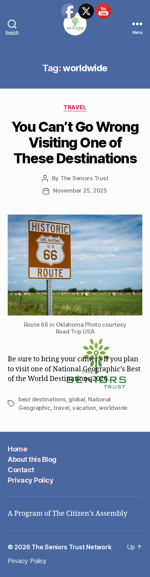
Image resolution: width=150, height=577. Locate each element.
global (76, 399)
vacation (84, 407)
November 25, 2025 (80, 190)
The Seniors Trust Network (71, 547)
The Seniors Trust (84, 178)
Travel (74, 107)
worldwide (113, 407)
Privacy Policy (30, 480)
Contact (21, 470)
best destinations (42, 399)
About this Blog (32, 459)
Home (17, 449)
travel (61, 407)
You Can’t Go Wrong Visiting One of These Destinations (75, 142)
